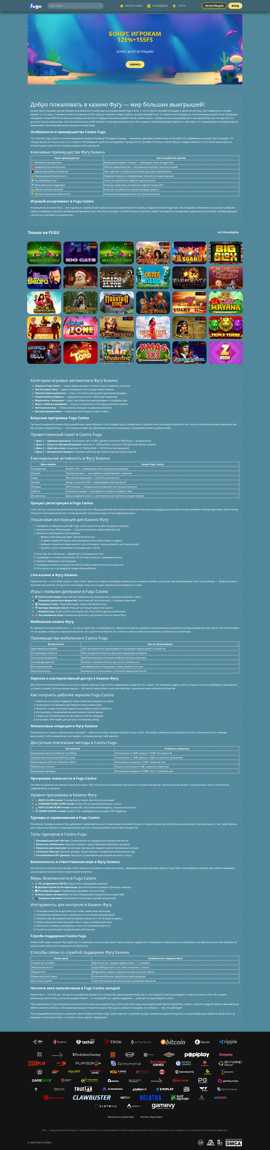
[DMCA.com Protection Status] (233, 1143)
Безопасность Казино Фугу (121, 1117)
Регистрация (214, 5)
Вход (235, 5)
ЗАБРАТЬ (135, 64)
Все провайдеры (228, 232)
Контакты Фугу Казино (151, 1117)
